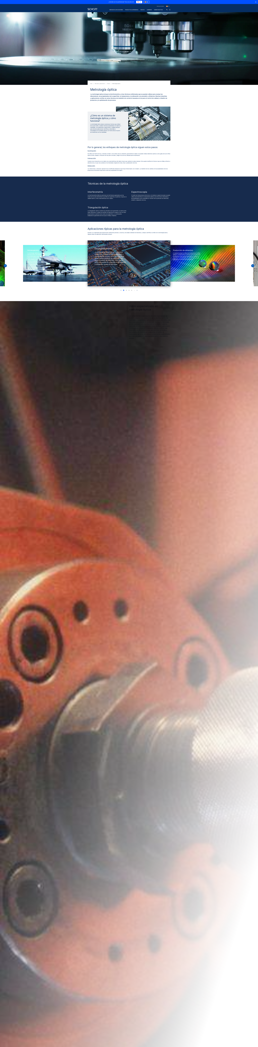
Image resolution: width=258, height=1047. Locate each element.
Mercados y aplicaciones (100, 83)
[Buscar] (167, 9)
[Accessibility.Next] (137, 290)
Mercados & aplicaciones (116, 9)
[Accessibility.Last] (121, 290)
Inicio (91, 83)
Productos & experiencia (131, 9)
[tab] (123, 290)
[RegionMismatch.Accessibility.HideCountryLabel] (256, 2)
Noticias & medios (160, 6)
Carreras (149, 9)
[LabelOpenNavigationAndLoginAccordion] (169, 9)
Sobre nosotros (158, 9)
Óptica (108, 83)
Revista (143, 9)
